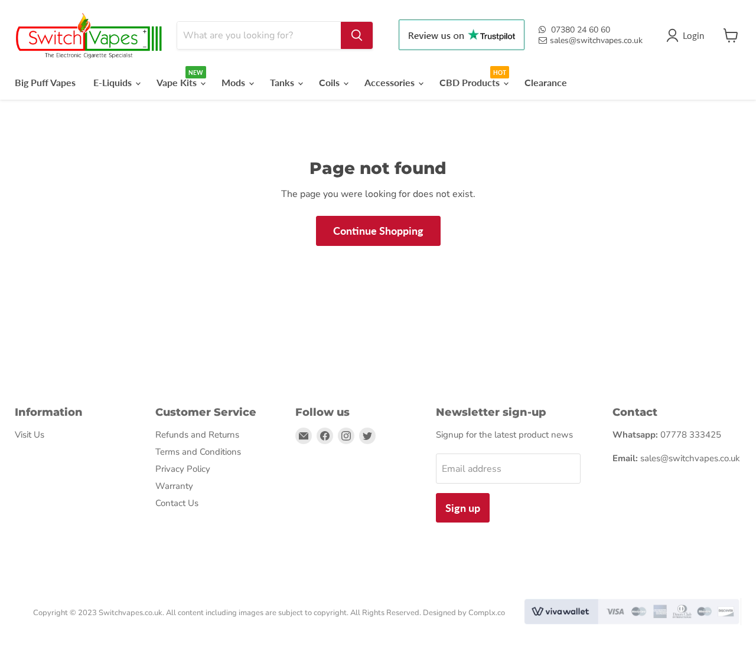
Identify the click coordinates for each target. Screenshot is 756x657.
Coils (330, 82)
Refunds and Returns (197, 435)
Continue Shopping (378, 230)
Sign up (462, 507)
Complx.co (486, 612)
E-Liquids (113, 82)
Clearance (545, 82)
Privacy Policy (182, 469)
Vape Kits (178, 82)
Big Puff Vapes (45, 82)
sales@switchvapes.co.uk (596, 40)
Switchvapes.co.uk (130, 612)
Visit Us (29, 435)
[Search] (357, 35)
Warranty (174, 486)
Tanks (283, 82)
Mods (234, 82)
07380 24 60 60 (580, 29)
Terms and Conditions (198, 452)
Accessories (390, 82)
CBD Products (470, 82)
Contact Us (176, 503)
